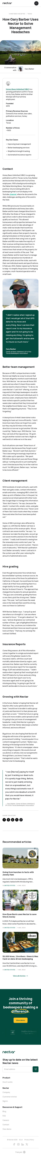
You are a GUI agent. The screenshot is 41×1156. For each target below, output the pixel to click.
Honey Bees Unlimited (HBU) (17, 89)
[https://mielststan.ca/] (27, 1032)
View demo (20, 1020)
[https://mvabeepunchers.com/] (11, 1032)
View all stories (19, 976)
